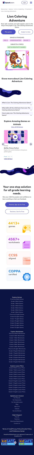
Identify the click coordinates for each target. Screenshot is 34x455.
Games (11, 9)
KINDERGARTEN (15, 40)
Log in (24, 2)
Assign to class (25, 32)
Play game (8, 32)
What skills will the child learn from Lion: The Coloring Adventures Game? (16, 108)
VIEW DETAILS (8, 159)
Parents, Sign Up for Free (17, 204)
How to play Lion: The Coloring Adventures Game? (15, 113)
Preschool (28, 9)
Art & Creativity (19, 9)
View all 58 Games (17, 127)
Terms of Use (7, 429)
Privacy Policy (16, 429)
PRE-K (6, 40)
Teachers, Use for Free (17, 211)
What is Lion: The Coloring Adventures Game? (16, 102)
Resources (4, 9)
